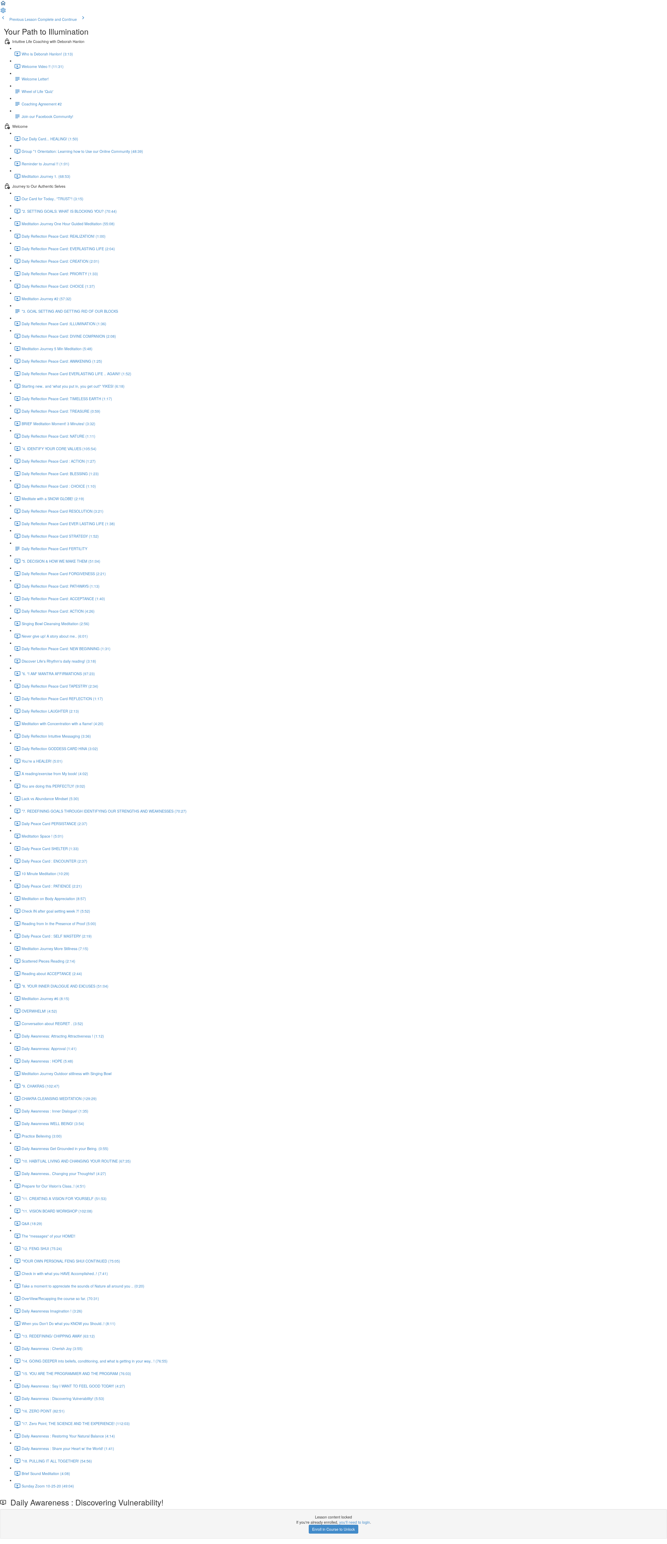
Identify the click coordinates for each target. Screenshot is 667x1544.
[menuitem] (3, 12)
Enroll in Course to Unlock (333, 1529)
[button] (3, 4)
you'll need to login (354, 1522)
